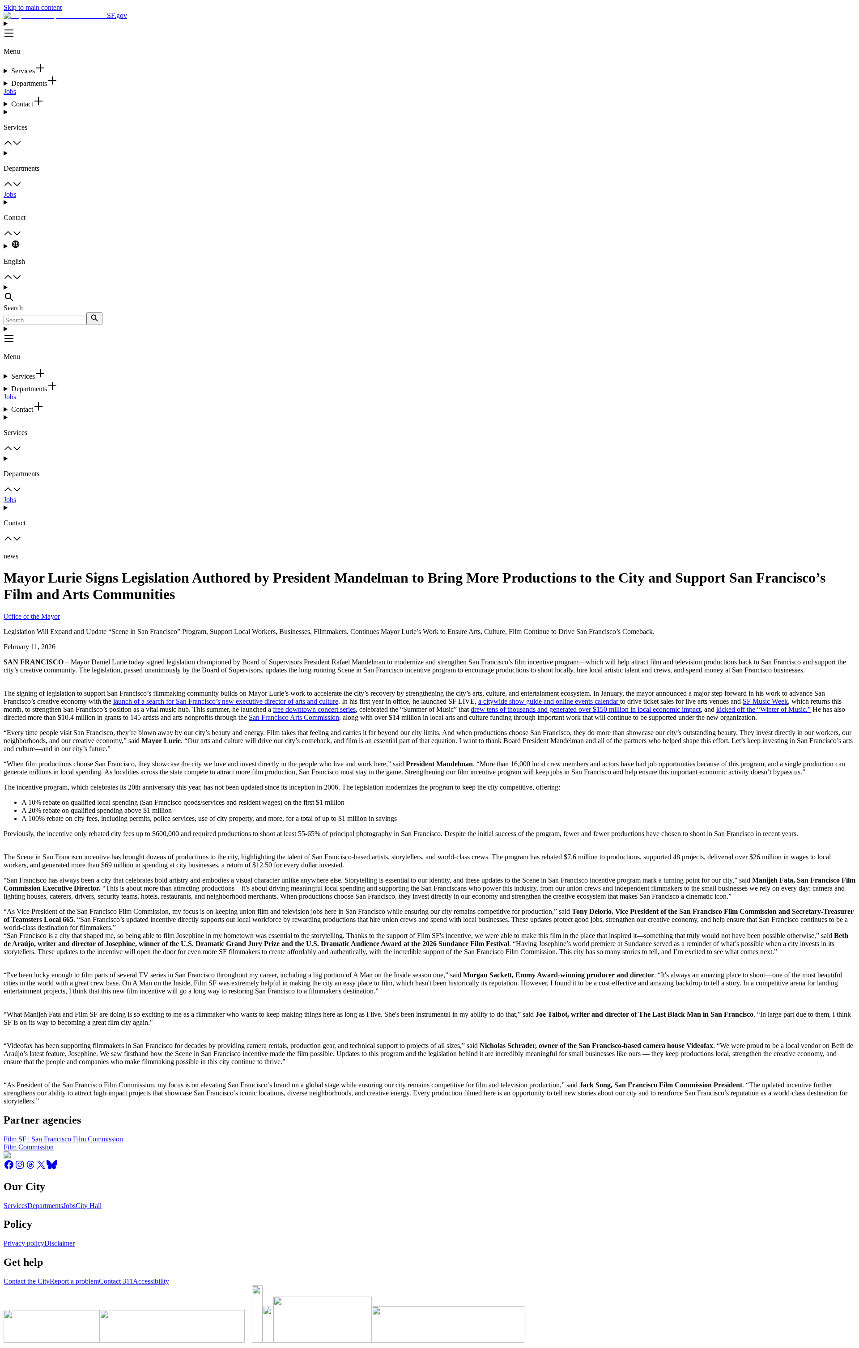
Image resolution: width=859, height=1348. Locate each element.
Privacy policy (24, 1243)
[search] (94, 318)
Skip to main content (33, 7)
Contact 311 (116, 1281)
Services (15, 1205)
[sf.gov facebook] (9, 1167)
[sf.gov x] (41, 1167)
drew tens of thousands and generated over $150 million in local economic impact (586, 709)
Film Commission (29, 1147)
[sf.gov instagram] (19, 1167)
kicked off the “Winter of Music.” (763, 709)
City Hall (89, 1205)
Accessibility (151, 1281)
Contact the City (27, 1281)
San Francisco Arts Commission (294, 717)
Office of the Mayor (32, 616)
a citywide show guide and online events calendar (548, 701)
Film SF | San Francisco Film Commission (63, 1139)
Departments (45, 1205)
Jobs (10, 91)
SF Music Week (765, 701)
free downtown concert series (314, 709)
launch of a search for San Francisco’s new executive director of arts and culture (225, 701)
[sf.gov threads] (30, 1167)
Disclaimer (59, 1243)
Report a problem (74, 1281)
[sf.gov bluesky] (52, 1167)
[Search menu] (429, 293)
